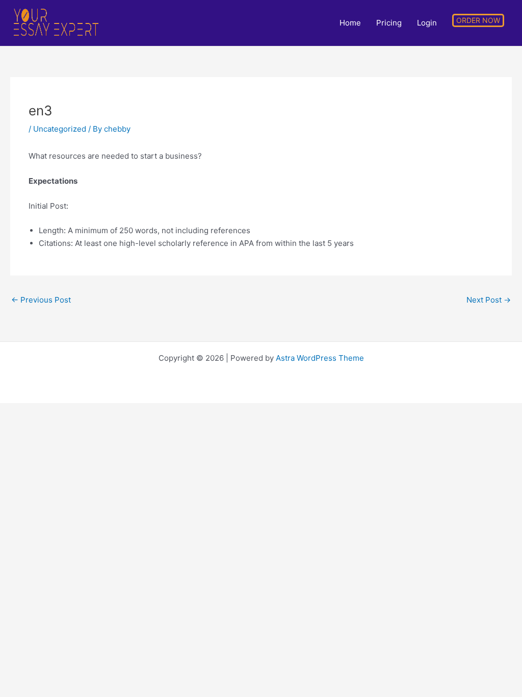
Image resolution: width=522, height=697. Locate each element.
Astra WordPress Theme (320, 358)
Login (427, 23)
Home (350, 23)
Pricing (389, 23)
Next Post (488, 300)
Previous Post (41, 300)
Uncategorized (59, 129)
